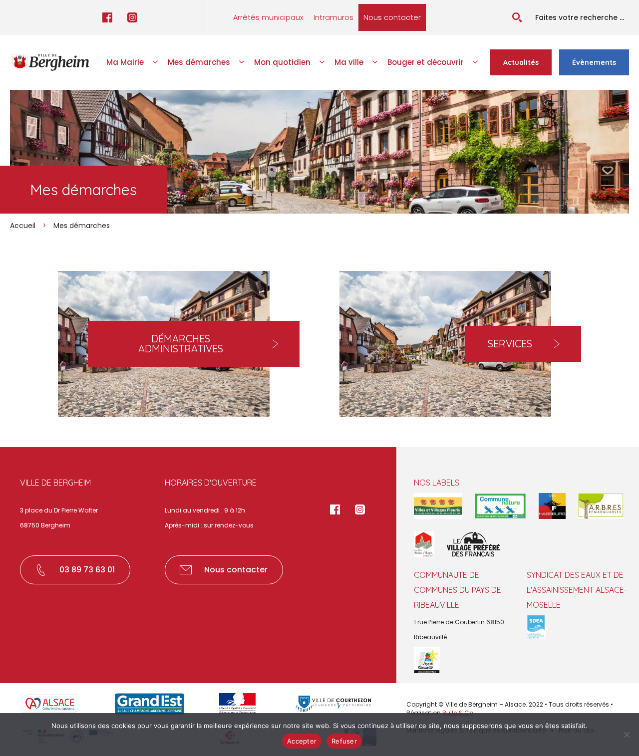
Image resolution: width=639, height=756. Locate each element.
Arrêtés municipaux (268, 17)
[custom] (107, 17)
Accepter (302, 741)
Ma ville (348, 62)
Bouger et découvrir (425, 62)
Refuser (344, 741)
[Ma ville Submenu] (375, 61)
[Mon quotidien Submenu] (322, 61)
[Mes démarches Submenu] (242, 61)
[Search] (517, 17)
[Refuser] (627, 735)
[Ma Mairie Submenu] (156, 61)
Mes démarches (199, 62)
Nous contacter (392, 17)
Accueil (22, 226)
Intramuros (333, 17)
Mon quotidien (282, 62)
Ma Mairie (125, 62)
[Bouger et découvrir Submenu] (476, 61)
